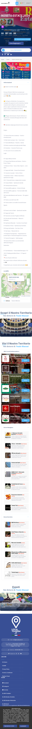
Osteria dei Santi (18, 462)
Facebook (5, 682)
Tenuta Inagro (17, 572)
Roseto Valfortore (6, 22)
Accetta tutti (23, 726)
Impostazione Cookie (9, 726)
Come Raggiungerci (15, 43)
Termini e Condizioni (7, 672)
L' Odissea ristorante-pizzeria (17, 433)
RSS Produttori (7, 693)
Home (2, 59)
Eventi (8, 59)
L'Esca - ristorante (19, 443)
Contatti (4, 665)
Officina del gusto (18, 453)
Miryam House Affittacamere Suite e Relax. (18, 553)
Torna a (16, 50)
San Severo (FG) (6, 333)
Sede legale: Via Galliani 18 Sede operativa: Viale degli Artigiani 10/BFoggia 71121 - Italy (15, 645)
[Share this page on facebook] (2, 54)
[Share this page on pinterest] (5, 54)
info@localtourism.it (18, 639)
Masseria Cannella (18, 542)
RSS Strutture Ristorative (9, 700)
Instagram (6, 686)
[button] (16, 283)
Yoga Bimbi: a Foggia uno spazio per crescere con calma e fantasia (15, 606)
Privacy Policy (5, 669)
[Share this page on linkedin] (11, 54)
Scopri (25, 360)
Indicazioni (11, 279)
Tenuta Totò (17, 505)
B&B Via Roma (17, 522)
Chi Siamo (4, 662)
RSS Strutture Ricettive (9, 697)
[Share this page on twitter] (8, 54)
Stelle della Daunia (19, 562)
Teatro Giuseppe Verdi (8, 331)
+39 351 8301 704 (19, 649)
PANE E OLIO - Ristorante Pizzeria (17, 473)
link (6, 262)
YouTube (5, 690)
